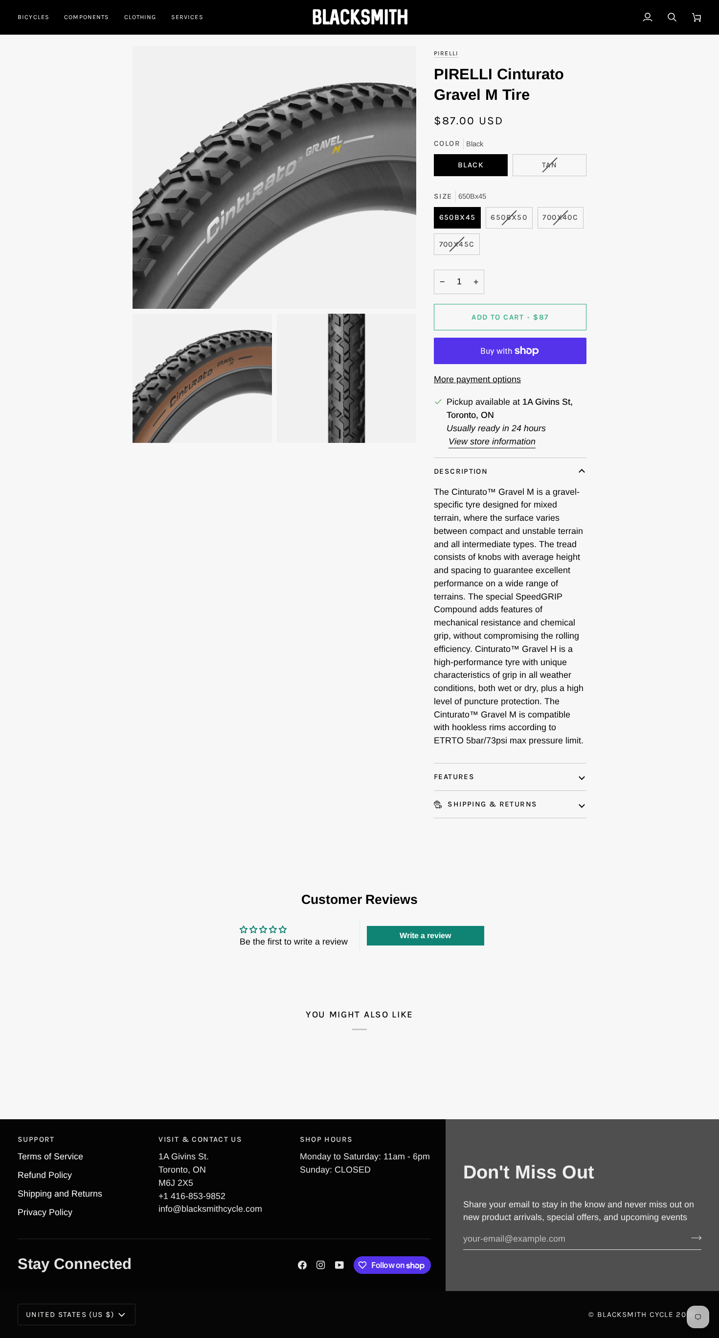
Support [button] (36, 1139)
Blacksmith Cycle (635, 1314)
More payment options (477, 379)
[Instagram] (320, 1265)
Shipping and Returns (60, 1194)
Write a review (425, 935)
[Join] (693, 1238)
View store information (492, 441)
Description (461, 471)
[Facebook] (302, 1265)
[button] (37, 17)
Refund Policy (45, 1175)
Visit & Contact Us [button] (200, 1139)
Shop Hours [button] (326, 1139)
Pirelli (446, 53)
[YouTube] (339, 1265)
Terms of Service (50, 1156)
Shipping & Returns (491, 804)
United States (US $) (70, 1314)
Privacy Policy (45, 1212)
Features (454, 776)
